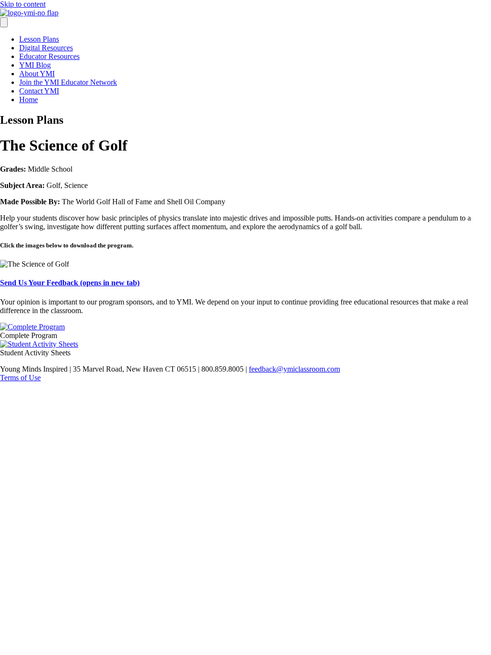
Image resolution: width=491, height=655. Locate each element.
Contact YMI (39, 91)
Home (28, 99)
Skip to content (23, 4)
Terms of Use (20, 378)
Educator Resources (49, 56)
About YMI (37, 74)
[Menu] (4, 22)
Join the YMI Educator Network (68, 82)
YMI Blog (35, 65)
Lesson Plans (39, 39)
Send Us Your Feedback (70, 283)
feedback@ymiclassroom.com (294, 369)
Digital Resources (46, 48)
